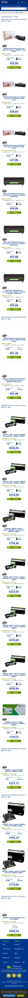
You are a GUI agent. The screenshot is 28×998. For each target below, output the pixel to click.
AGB (4, 944)
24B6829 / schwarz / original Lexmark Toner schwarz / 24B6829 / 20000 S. (14, 723)
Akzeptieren (20, 995)
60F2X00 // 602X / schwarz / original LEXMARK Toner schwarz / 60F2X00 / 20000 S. (14, 675)
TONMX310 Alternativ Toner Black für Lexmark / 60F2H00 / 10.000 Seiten (14, 98)
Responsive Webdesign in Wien (16, 982)
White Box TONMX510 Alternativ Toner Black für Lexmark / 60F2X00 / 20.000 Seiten (14, 243)
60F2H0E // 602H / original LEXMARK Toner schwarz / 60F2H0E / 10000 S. (14, 482)
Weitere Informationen (9, 995)
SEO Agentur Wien (5, 982)
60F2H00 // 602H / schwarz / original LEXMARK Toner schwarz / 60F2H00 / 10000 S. (14, 627)
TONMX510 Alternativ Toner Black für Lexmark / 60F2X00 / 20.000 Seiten (14, 147)
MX (13, 12)
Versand (17, 944)
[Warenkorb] (22, 2)
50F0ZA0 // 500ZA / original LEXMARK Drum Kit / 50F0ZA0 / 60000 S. (14, 872)
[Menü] (25, 2)
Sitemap (17, 962)
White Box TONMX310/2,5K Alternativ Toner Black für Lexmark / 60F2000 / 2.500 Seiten (14, 292)
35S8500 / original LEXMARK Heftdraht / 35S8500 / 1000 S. (14, 770)
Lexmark (8, 12)
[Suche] (25, 8)
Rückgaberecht (19, 949)
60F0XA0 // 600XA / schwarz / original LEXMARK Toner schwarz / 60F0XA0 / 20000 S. (14, 530)
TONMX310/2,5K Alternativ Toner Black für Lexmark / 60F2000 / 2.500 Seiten (14, 50)
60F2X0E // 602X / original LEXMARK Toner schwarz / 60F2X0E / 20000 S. (14, 435)
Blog (16, 953)
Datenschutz (6, 949)
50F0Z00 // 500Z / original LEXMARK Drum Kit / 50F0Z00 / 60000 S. (14, 825)
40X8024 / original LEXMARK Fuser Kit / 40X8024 (14, 918)
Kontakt (5, 962)
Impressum (6, 958)
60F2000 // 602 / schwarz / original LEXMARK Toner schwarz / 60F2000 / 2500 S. (14, 578)
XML (23, 962)
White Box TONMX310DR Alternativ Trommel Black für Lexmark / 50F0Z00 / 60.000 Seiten (14, 380)
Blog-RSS (17, 958)
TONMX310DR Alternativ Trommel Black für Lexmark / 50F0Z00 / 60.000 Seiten (14, 340)
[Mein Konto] (18, 2)
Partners (5, 953)
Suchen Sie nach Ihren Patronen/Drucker (11, 6)
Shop (3, 12)
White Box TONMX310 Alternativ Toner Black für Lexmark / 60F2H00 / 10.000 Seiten (14, 195)
